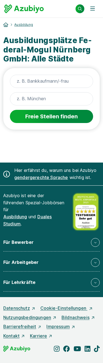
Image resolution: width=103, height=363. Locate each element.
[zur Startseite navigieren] (5, 25)
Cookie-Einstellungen (63, 308)
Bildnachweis (76, 317)
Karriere (38, 336)
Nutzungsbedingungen (27, 317)
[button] (51, 242)
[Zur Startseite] (24, 8)
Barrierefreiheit (19, 326)
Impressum (57, 326)
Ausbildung (23, 25)
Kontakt (11, 336)
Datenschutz (16, 308)
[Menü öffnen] (93, 8)
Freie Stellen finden (51, 116)
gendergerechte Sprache (41, 177)
